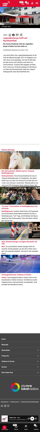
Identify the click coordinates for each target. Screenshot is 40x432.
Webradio (5, 345)
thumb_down (29, 418)
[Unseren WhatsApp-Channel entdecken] (2, 406)
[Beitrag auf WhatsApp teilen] (10, 35)
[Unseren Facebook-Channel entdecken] (5, 406)
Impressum (4, 402)
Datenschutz (14, 402)
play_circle (32, 418)
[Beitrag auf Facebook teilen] (13, 35)
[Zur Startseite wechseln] (6, 3)
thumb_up (36, 418)
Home (4, 339)
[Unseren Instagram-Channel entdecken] (8, 406)
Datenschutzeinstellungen (30, 402)
